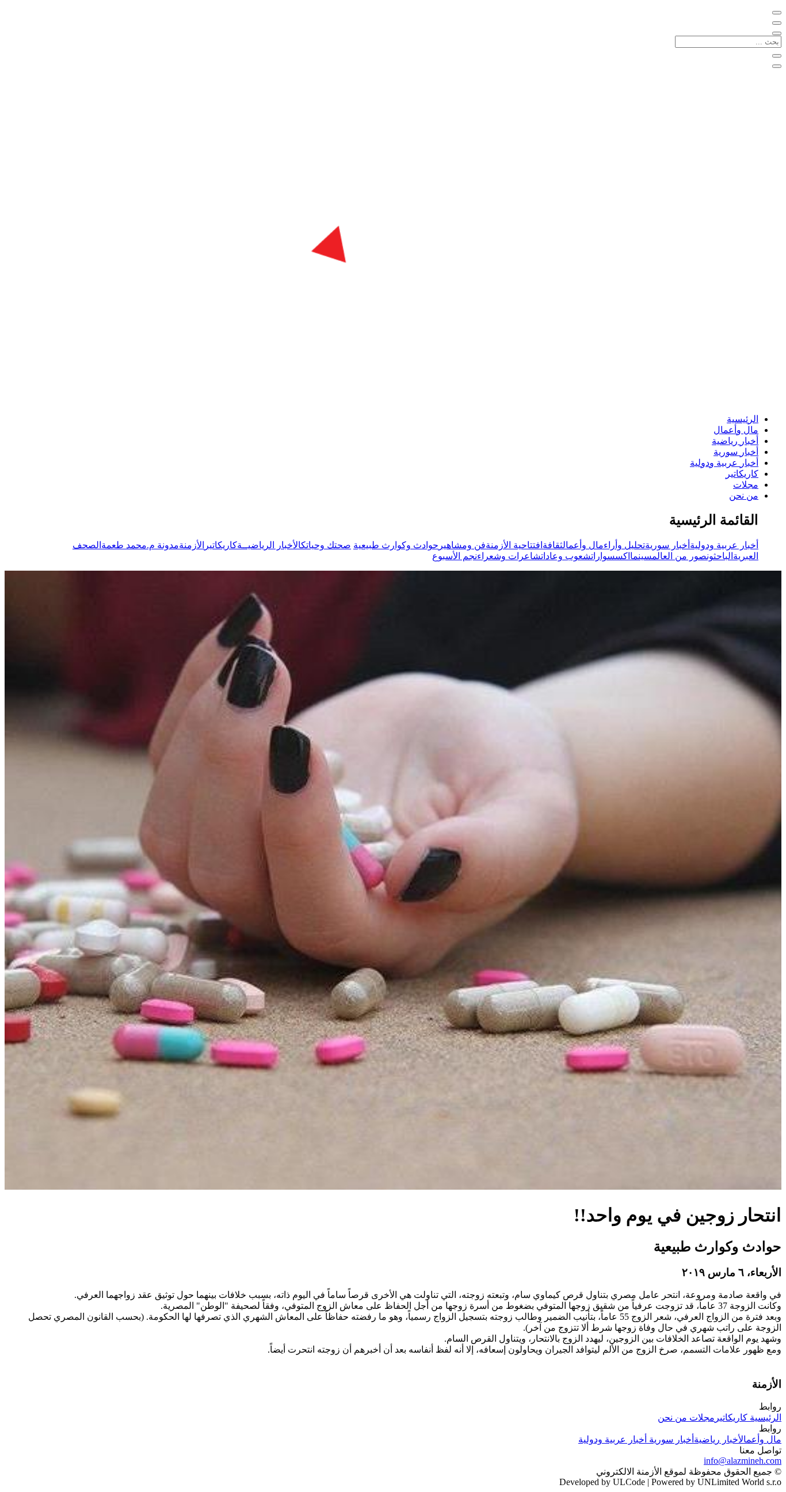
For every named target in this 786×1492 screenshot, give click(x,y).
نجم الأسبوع (454, 556)
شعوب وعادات (566, 556)
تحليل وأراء (624, 545)
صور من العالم (679, 556)
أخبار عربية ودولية (724, 463)
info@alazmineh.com (742, 1461)
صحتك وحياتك (326, 545)
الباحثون (720, 556)
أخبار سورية (735, 452)
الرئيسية (742, 419)
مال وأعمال (735, 430)
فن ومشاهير (462, 545)
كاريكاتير (742, 474)
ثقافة (553, 545)
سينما (641, 556)
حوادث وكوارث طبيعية (395, 545)
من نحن (743, 495)
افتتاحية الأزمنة (514, 545)
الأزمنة (191, 545)
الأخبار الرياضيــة (269, 545)
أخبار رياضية (735, 441)
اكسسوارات (610, 556)
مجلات (745, 484)
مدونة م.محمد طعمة (140, 545)
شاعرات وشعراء (509, 556)
